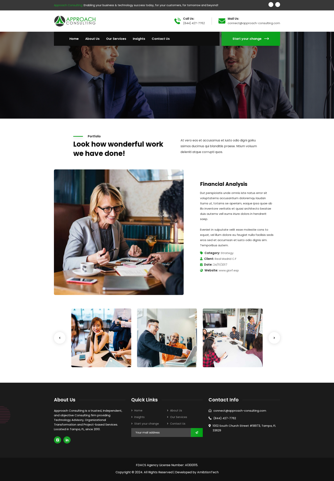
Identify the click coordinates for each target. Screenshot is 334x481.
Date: (208, 265)
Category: (212, 253)
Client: (209, 259)
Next (274, 338)
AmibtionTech (208, 472)
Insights (139, 417)
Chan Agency (221, 354)
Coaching (84, 360)
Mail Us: (233, 19)
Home (138, 410)
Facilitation (151, 360)
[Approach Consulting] (75, 21)
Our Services (178, 417)
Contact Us (177, 424)
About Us (176, 410)
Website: (211, 270)
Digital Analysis (157, 354)
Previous (60, 338)
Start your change (247, 39)
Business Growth (92, 354)
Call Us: (188, 19)
